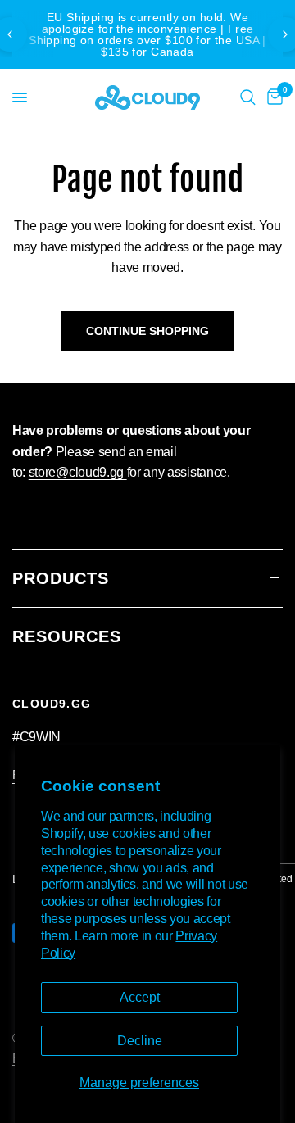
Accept (140, 997)
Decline (139, 1041)
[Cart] (272, 97)
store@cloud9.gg (78, 472)
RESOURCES (66, 636)
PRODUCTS (60, 578)
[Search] (247, 97)
